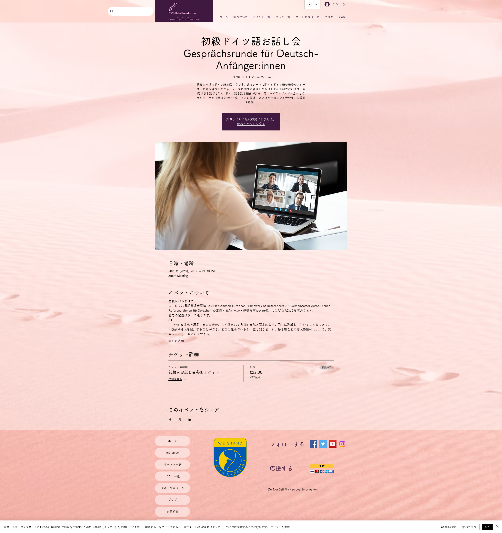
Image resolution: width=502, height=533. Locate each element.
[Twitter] (323, 444)
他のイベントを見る (251, 124)
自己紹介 (172, 511)
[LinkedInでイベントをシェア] (189, 419)
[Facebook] (313, 444)
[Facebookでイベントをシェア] (170, 419)
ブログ (172, 499)
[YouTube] (332, 444)
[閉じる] (497, 527)
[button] (322, 468)
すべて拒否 (469, 527)
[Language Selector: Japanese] (312, 4)
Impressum (172, 452)
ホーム (172, 440)
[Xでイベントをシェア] (180, 419)
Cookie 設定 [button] (448, 527)
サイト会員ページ (172, 488)
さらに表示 (176, 340)
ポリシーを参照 (280, 527)
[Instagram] (342, 444)
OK (487, 527)
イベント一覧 (172, 464)
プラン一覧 (172, 476)
